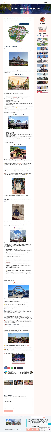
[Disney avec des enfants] (42, 50)
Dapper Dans (15, 97)
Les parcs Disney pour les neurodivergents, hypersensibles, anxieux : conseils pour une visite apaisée (8, 388)
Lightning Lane (8, 262)
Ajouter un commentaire (8, 401)
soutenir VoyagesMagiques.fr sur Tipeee (17, 350)
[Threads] (15, 368)
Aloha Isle (19, 163)
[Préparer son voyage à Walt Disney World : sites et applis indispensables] (18, 382)
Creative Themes (19, 429)
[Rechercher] (44, 417)
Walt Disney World (27, 10)
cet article (24, 43)
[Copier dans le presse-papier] (21, 368)
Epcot (28, 345)
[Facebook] (5, 368)
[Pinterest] (45, 2)
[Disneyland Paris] (42, 59)
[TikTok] (46, 2)
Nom (6, 398)
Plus (27, 2)
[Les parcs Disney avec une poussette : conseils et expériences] (28, 382)
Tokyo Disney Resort (37, 429)
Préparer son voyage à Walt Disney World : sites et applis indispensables (18, 387)
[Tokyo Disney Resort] (42, 76)
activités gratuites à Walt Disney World (12, 139)
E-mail (16, 398)
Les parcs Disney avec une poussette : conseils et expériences (28, 387)
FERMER (49, 423)
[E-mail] (18, 368)
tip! (39, 92)
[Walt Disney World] (42, 67)
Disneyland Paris (17, 48)
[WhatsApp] (12, 368)
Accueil (24, 2)
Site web (25, 398)
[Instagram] (44, 2)
